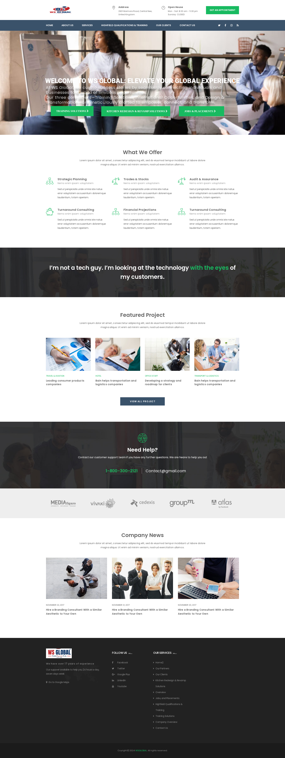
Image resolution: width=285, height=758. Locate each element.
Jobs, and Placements (167, 698)
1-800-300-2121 (122, 471)
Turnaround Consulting (76, 210)
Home (49, 25)
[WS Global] (60, 10)
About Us (67, 25)
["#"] (219, 25)
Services (87, 25)
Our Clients (163, 25)
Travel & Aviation (55, 375)
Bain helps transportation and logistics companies (115, 382)
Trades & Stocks (136, 179)
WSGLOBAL (141, 750)
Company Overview (166, 722)
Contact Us (187, 25)
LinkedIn (121, 680)
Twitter (121, 668)
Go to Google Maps (58, 682)
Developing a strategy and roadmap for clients (163, 382)
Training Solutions (71, 111)
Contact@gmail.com (166, 471)
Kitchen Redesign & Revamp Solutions (136, 111)
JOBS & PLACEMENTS (199, 111)
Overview (161, 692)
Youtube (122, 686)
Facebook (122, 662)
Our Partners (162, 668)
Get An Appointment (222, 10)
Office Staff (151, 375)
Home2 (159, 662)
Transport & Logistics (206, 375)
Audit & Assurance (204, 179)
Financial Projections (140, 210)
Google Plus (123, 674)
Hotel (98, 375)
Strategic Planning (72, 179)
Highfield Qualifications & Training (124, 25)
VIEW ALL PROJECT (143, 401)
